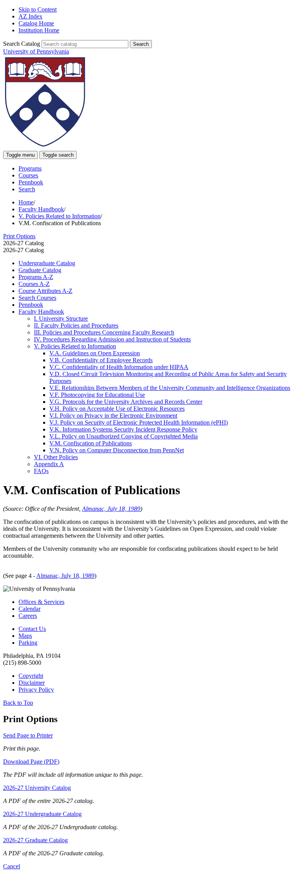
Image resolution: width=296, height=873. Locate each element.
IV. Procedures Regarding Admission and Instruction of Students (112, 339)
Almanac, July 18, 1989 (111, 508)
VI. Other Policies (56, 457)
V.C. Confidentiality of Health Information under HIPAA (118, 367)
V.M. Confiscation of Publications (90, 443)
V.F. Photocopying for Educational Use (97, 394)
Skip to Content (37, 9)
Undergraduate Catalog (46, 263)
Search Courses (37, 297)
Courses (28, 175)
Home (26, 202)
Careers (27, 615)
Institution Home (38, 30)
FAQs (41, 471)
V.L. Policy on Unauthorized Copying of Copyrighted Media (123, 436)
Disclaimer (31, 682)
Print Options (19, 236)
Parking (27, 642)
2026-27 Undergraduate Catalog (42, 814)
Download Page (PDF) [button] (31, 761)
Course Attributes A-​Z (45, 291)
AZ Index (30, 16)
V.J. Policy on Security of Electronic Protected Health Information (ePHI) (138, 422)
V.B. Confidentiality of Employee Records (101, 360)
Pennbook (30, 182)
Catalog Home (36, 23)
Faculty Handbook (41, 209)
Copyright (30, 675)
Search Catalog (21, 43)
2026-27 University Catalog (37, 787)
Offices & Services (41, 602)
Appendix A (49, 464)
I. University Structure (61, 318)
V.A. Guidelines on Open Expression (94, 353)
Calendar (29, 608)
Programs (30, 168)
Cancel (11, 866)
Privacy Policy (36, 689)
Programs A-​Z (35, 277)
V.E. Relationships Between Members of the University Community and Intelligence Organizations (169, 388)
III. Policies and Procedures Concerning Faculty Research (104, 332)
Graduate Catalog (39, 270)
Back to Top (18, 702)
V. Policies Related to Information (59, 216)
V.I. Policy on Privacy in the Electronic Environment (113, 415)
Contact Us (32, 628)
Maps (25, 635)
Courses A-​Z (34, 284)
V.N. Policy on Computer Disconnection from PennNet (116, 450)
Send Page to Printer (28, 735)
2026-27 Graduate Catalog (35, 840)
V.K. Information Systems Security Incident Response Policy (123, 429)
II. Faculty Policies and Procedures (76, 325)
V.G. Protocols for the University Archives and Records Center (125, 401)
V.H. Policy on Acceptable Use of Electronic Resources (117, 408)
